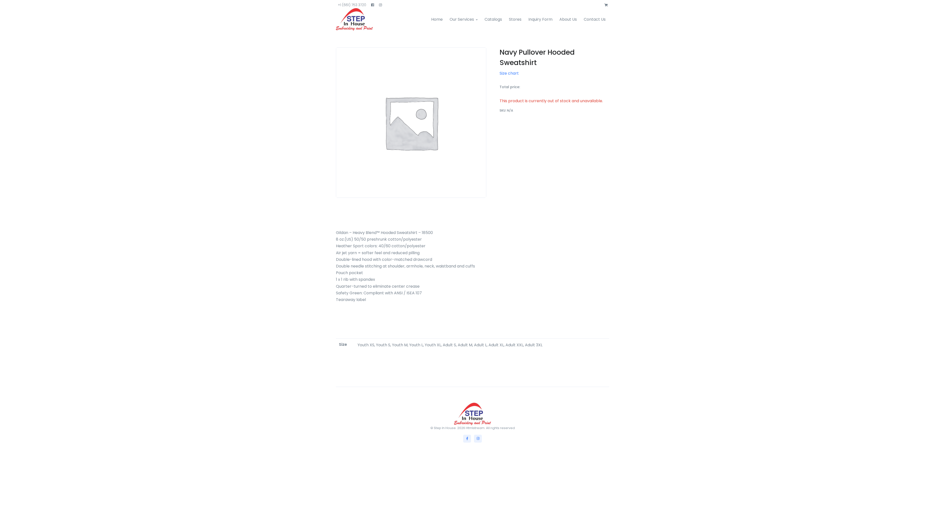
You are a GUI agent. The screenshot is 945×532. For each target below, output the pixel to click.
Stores (515, 19)
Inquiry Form (540, 19)
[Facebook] (467, 439)
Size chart (509, 73)
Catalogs (493, 19)
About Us (568, 19)
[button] (606, 5)
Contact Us (595, 19)
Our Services (462, 19)
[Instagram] (478, 439)
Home (437, 19)
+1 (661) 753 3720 (352, 4)
